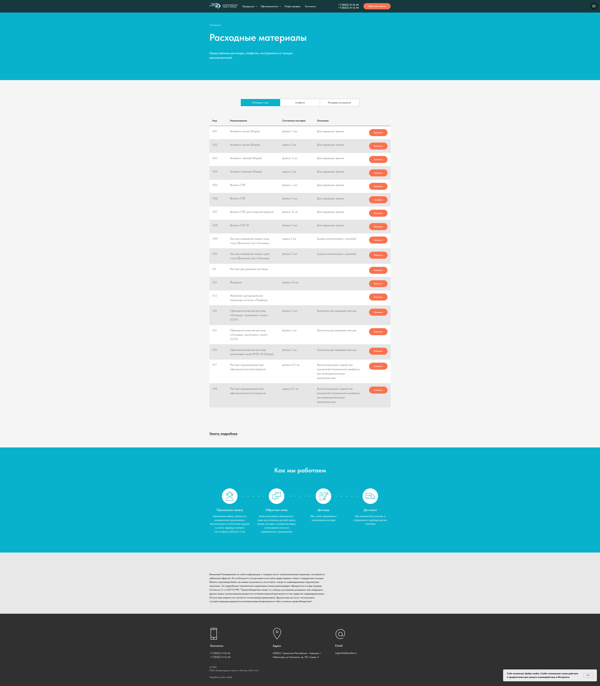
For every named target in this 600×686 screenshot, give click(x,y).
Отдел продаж (292, 6)
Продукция (248, 6)
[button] (377, 6)
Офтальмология (270, 6)
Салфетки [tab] (300, 102)
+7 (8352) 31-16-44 (348, 4)
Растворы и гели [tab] (260, 102)
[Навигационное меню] (594, 6)
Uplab (229, 677)
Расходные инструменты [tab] (339, 102)
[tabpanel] (300, 266)
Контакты (310, 6)
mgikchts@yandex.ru (346, 652)
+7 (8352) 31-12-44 (348, 7)
